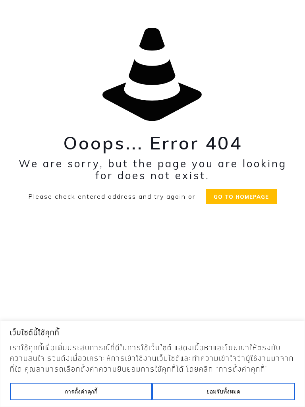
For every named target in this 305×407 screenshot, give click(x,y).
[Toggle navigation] (11, 16)
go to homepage (241, 197)
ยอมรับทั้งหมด (223, 391)
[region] (152, 364)
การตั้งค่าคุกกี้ (81, 391)
